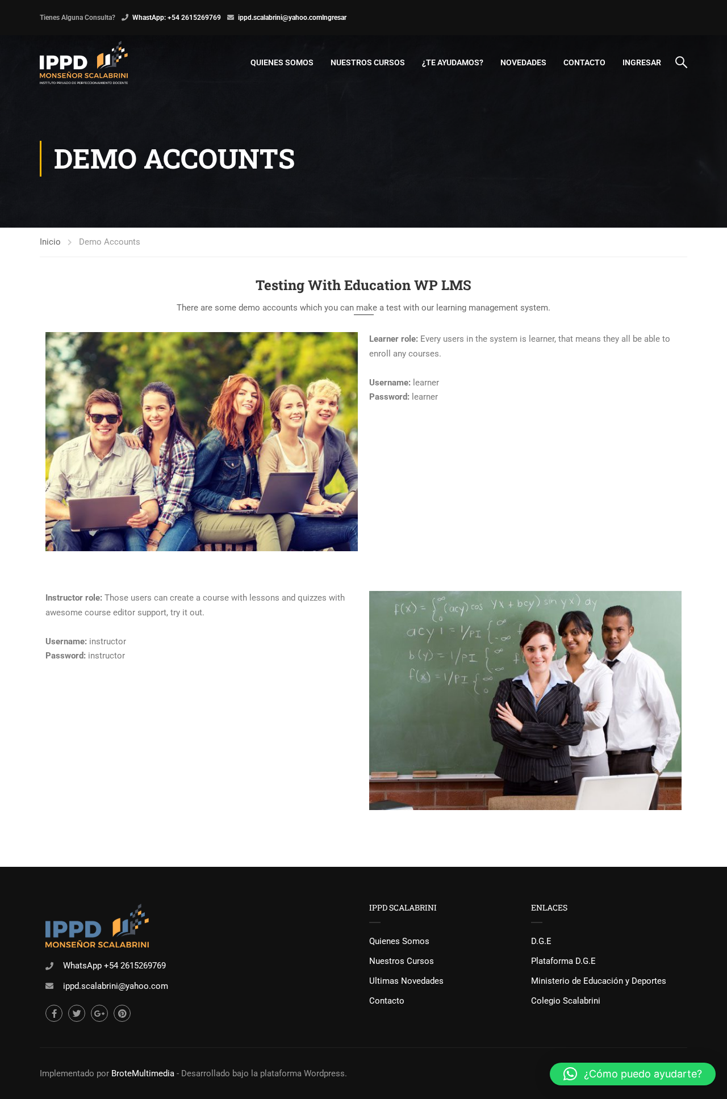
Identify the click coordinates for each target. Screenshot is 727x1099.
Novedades (523, 62)
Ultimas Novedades (406, 981)
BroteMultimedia (142, 1073)
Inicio (50, 242)
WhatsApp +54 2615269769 (114, 965)
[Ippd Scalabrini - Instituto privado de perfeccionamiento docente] (84, 62)
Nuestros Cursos (368, 62)
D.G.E (541, 941)
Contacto (584, 62)
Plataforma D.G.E (563, 961)
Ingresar (334, 18)
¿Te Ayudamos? (452, 62)
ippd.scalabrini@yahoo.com (280, 18)
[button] (633, 1074)
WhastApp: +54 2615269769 (176, 18)
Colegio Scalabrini (565, 1001)
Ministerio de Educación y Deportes (598, 981)
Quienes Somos (282, 62)
